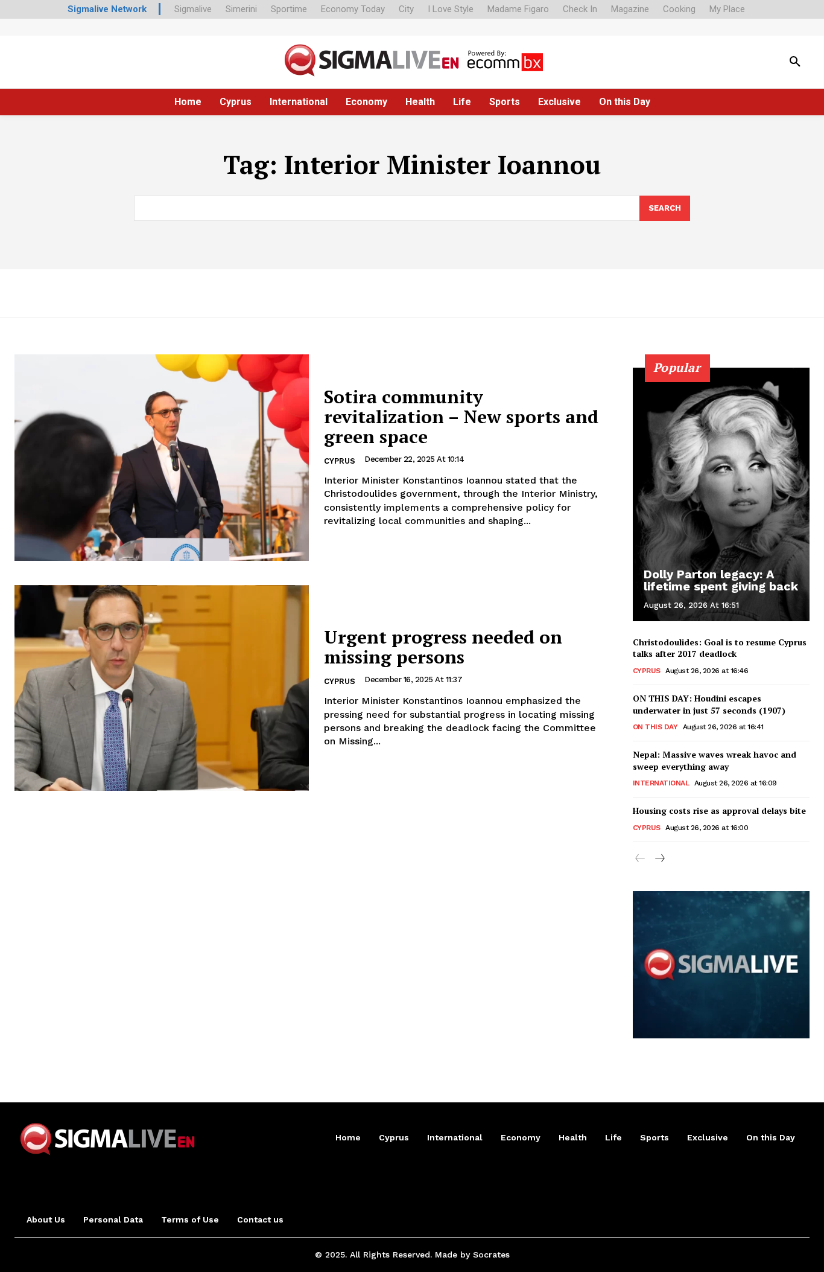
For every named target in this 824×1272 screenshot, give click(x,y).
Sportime (289, 9)
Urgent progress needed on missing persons (443, 647)
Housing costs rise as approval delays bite (719, 810)
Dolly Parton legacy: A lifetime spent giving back (721, 580)
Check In (580, 9)
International (661, 783)
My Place (727, 9)
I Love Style (451, 9)
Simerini (241, 9)
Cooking (679, 9)
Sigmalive (193, 9)
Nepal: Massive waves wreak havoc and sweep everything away (714, 760)
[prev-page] (640, 859)
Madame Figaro (518, 9)
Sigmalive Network (107, 9)
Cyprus (339, 460)
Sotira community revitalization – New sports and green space (461, 417)
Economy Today (353, 9)
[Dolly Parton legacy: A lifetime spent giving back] (721, 494)
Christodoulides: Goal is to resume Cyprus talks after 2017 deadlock (720, 648)
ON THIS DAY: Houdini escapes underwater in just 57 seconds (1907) (709, 704)
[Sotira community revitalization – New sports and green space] (161, 457)
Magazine (630, 9)
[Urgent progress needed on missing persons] (161, 688)
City (406, 9)
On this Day (655, 727)
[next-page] (659, 859)
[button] (795, 62)
